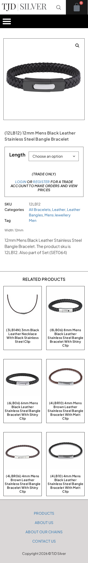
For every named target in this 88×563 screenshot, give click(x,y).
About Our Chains (44, 531)
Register (41, 181)
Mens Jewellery (57, 215)
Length (17, 154)
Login (20, 181)
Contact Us (44, 541)
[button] (7, 21)
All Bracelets (40, 209)
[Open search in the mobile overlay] (58, 7)
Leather (58, 209)
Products (44, 513)
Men (32, 220)
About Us (44, 522)
